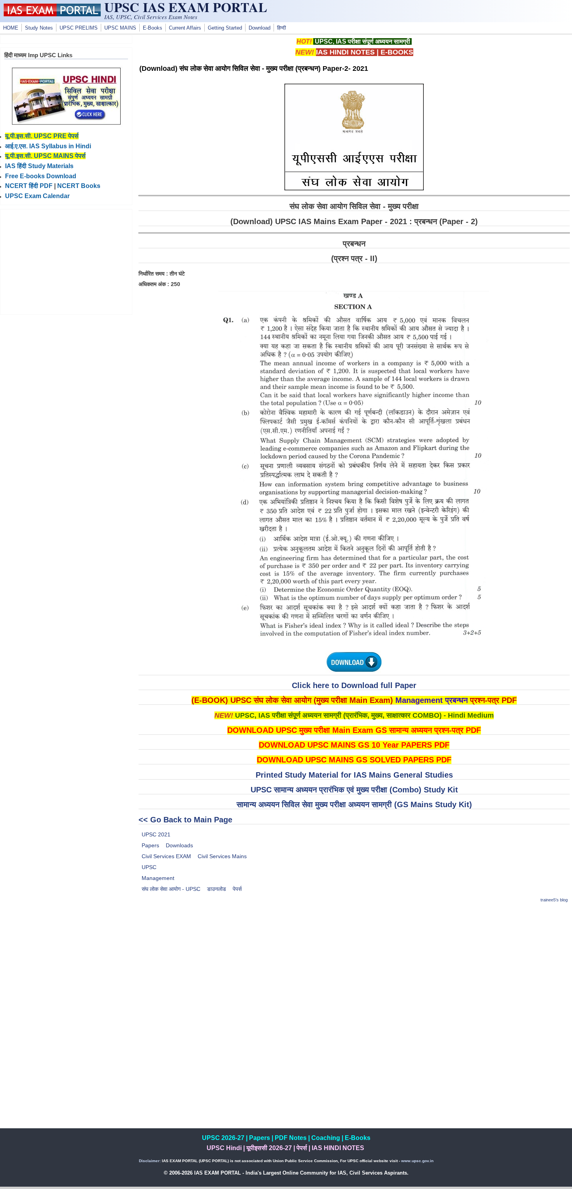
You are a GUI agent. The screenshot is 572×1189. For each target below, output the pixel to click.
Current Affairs (185, 28)
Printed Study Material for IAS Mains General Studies (354, 775)
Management (158, 878)
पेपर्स (237, 889)
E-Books (152, 28)
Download (259, 28)
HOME (10, 28)
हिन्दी (281, 28)
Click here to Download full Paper (354, 685)
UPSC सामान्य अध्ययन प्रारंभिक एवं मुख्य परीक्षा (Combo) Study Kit (354, 789)
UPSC (149, 867)
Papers (150, 845)
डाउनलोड (216, 889)
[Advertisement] (354, 964)
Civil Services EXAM (166, 856)
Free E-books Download (40, 176)
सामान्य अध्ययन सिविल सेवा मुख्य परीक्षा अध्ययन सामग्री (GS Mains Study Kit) (354, 804)
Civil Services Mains (222, 856)
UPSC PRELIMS (79, 28)
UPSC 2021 (156, 834)
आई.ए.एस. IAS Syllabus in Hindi (48, 146)
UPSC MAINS (120, 28)
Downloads (179, 845)
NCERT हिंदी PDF (29, 186)
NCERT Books (78, 186)
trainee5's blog (554, 899)
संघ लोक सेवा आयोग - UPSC (171, 889)
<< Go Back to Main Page (185, 819)
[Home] (52, 14)
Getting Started (225, 28)
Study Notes (39, 28)
